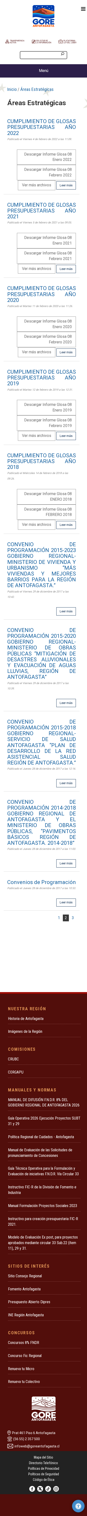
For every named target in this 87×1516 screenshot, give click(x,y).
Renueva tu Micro (21, 1368)
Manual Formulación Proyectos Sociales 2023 (42, 1205)
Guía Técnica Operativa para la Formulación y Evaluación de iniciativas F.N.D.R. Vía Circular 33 (43, 1171)
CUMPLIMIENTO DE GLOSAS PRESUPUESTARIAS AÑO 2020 (41, 294)
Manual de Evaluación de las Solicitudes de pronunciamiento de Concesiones (40, 1153)
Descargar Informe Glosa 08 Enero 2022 (48, 157)
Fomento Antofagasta (24, 1289)
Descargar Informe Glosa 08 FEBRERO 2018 (48, 512)
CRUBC (13, 1059)
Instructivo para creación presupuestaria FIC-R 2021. (43, 1221)
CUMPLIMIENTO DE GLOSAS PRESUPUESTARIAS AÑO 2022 (41, 127)
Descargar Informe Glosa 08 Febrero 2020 (48, 339)
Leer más (66, 185)
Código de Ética (43, 1480)
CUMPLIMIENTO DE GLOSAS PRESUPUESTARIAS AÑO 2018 (41, 461)
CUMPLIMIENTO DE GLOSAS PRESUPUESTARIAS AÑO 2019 (41, 378)
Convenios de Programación (41, 882)
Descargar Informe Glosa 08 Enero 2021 (48, 240)
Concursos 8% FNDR (23, 1342)
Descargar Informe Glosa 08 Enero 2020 (48, 324)
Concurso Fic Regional (25, 1355)
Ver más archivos (36, 185)
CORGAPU (15, 1072)
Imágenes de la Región (25, 1031)
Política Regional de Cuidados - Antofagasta (41, 1137)
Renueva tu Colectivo (24, 1381)
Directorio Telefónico (43, 1463)
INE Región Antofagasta (26, 1315)
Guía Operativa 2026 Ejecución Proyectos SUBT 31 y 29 (44, 1121)
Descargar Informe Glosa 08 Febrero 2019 (48, 423)
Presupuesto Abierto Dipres (29, 1302)
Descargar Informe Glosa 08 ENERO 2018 (48, 496)
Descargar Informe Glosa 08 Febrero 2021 (48, 256)
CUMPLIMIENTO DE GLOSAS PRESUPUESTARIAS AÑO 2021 (41, 211)
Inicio (12, 89)
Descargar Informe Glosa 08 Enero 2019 (48, 407)
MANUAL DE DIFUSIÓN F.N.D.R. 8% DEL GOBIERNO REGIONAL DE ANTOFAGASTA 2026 (44, 1103)
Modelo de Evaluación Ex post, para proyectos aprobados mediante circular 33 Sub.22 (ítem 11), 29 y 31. (43, 1243)
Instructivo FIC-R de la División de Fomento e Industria (42, 1190)
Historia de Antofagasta (26, 1018)
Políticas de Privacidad (43, 1468)
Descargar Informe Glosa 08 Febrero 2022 (48, 172)
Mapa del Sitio (43, 1457)
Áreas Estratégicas (37, 89)
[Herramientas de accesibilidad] (78, 1506)
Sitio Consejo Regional (25, 1276)
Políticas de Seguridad (43, 1474)
